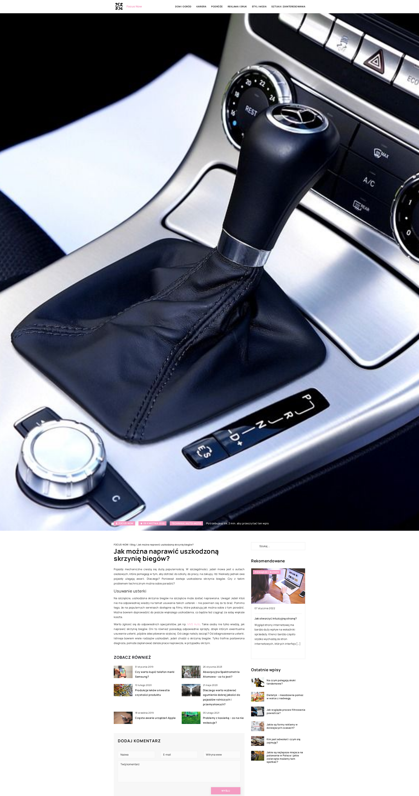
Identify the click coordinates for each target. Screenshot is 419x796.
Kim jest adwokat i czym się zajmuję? (284, 741)
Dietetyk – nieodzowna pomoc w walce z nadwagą (285, 697)
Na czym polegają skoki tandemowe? (281, 682)
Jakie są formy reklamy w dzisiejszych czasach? (282, 726)
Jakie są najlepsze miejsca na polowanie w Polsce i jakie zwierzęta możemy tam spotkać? (285, 757)
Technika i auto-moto (186, 523)
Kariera (201, 6)
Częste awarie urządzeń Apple (155, 718)
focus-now (126, 523)
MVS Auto (193, 624)
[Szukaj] (255, 546)
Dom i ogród (183, 6)
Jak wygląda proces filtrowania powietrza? (286, 711)
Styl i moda (259, 6)
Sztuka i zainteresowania (288, 6)
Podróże (217, 6)
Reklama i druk (237, 6)
